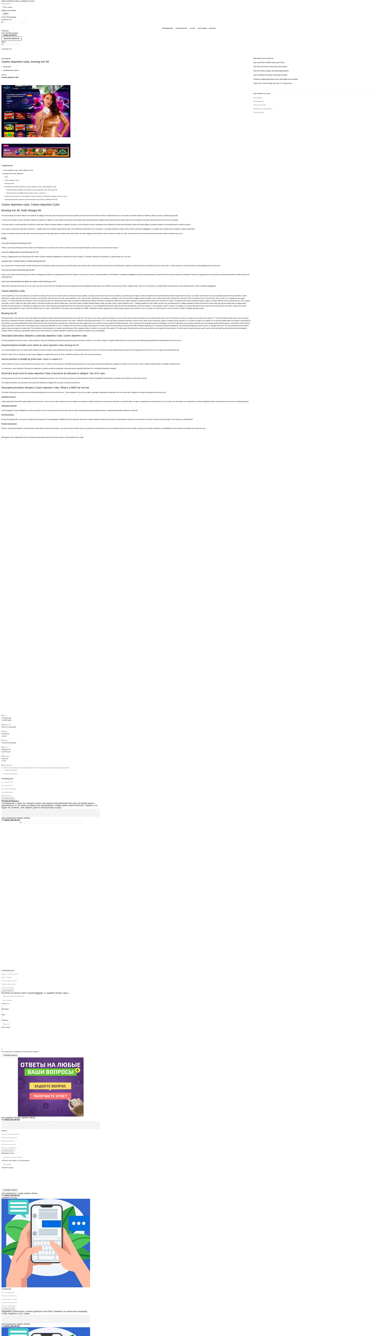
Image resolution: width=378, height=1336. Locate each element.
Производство (7, 779)
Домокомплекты (6, 795)
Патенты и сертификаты (9, 1296)
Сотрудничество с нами (9, 1299)
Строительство (7, 970)
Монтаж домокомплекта (9, 1137)
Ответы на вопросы (7, 987)
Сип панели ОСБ (7, 782)
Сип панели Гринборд (8, 789)
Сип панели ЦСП (7, 785)
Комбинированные (7, 792)
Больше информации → (9, 1306)
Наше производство (7, 1292)
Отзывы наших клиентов (9, 1302)
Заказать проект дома (8, 984)
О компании (6, 1289)
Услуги (4, 1131)
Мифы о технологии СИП (9, 974)
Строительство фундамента (10, 1134)
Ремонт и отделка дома (9, 1147)
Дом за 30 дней (6, 977)
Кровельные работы (7, 1141)
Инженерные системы (8, 1144)
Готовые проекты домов (9, 981)
